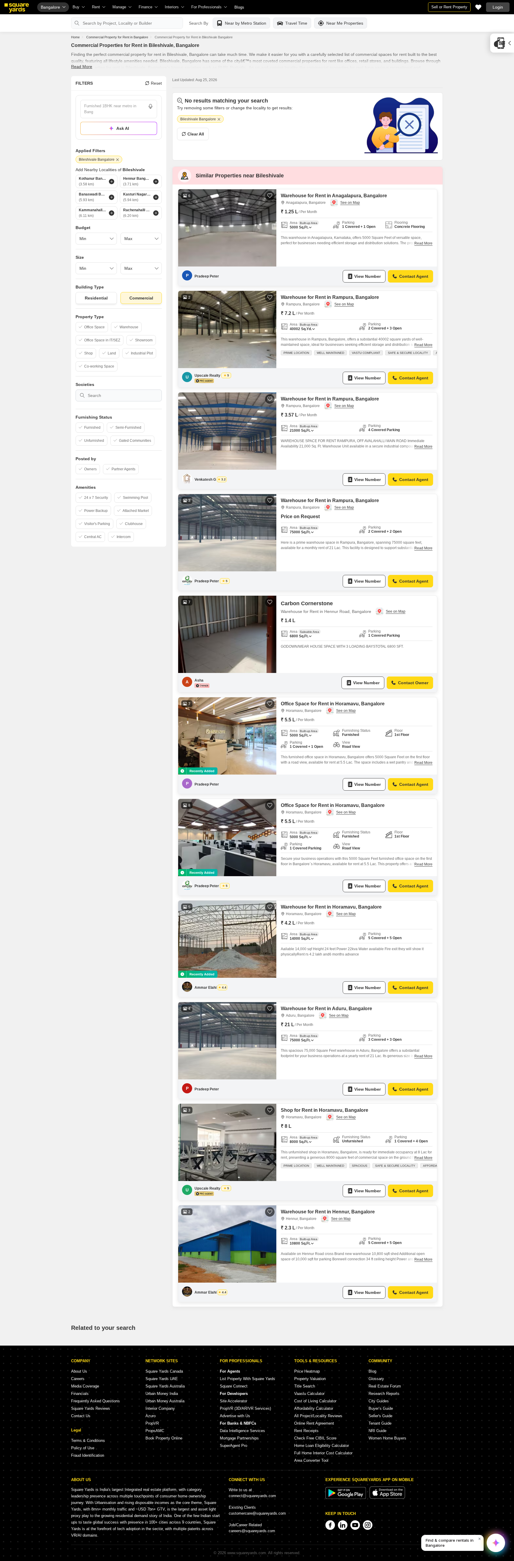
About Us (79, 1371)
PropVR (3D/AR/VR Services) (245, 1408)
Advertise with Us (235, 1416)
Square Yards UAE (161, 1378)
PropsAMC (154, 1430)
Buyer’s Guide (381, 1408)
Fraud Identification (87, 1455)
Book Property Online (163, 1438)
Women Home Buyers (387, 1438)
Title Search (304, 1386)
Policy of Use (82, 1448)
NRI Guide (377, 1430)
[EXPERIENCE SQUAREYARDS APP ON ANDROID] (346, 1497)
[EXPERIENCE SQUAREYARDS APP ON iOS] (387, 1497)
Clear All (195, 134)
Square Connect (233, 1386)
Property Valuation (310, 1378)
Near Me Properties (344, 23)
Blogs (239, 7)
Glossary (376, 1378)
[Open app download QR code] (502, 43)
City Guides (379, 1401)
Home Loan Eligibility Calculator (321, 1445)
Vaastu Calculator (309, 1393)
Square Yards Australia (165, 1386)
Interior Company (160, 1408)
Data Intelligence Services (242, 1430)
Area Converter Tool (311, 1460)
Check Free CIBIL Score (315, 1438)
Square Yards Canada (164, 1371)
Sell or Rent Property (449, 7)
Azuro (150, 1416)
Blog (372, 1371)
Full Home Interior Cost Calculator (323, 1453)
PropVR (152, 1423)
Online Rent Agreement (314, 1423)
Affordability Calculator (313, 1408)
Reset (156, 83)
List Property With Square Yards (247, 1378)
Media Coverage (85, 1386)
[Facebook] (330, 1525)
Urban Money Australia (164, 1401)
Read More (81, 66)
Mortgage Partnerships (239, 1438)
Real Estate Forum (385, 1386)
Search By (198, 23)
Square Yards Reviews (90, 1408)
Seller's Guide (380, 1416)
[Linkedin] (342, 1525)
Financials (80, 1393)
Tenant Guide (380, 1423)
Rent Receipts (306, 1430)
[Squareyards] (16, 8)
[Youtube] (355, 1525)
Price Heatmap (307, 1371)
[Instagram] (367, 1525)
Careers (77, 1378)
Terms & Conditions (88, 1440)
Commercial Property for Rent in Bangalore (117, 37)
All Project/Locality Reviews (318, 1416)
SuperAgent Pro (233, 1445)
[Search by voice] (150, 106)
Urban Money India (161, 1393)
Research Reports (384, 1393)
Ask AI (122, 128)
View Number (367, 276)
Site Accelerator (233, 1401)
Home (75, 37)
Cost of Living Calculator (315, 1401)
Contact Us (80, 1416)
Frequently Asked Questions (95, 1401)
